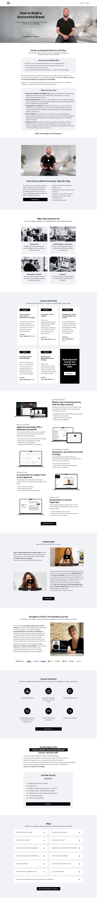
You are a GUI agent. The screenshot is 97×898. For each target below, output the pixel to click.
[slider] (50, 471)
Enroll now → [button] (48, 441)
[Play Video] (30, 471)
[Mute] (66, 471)
